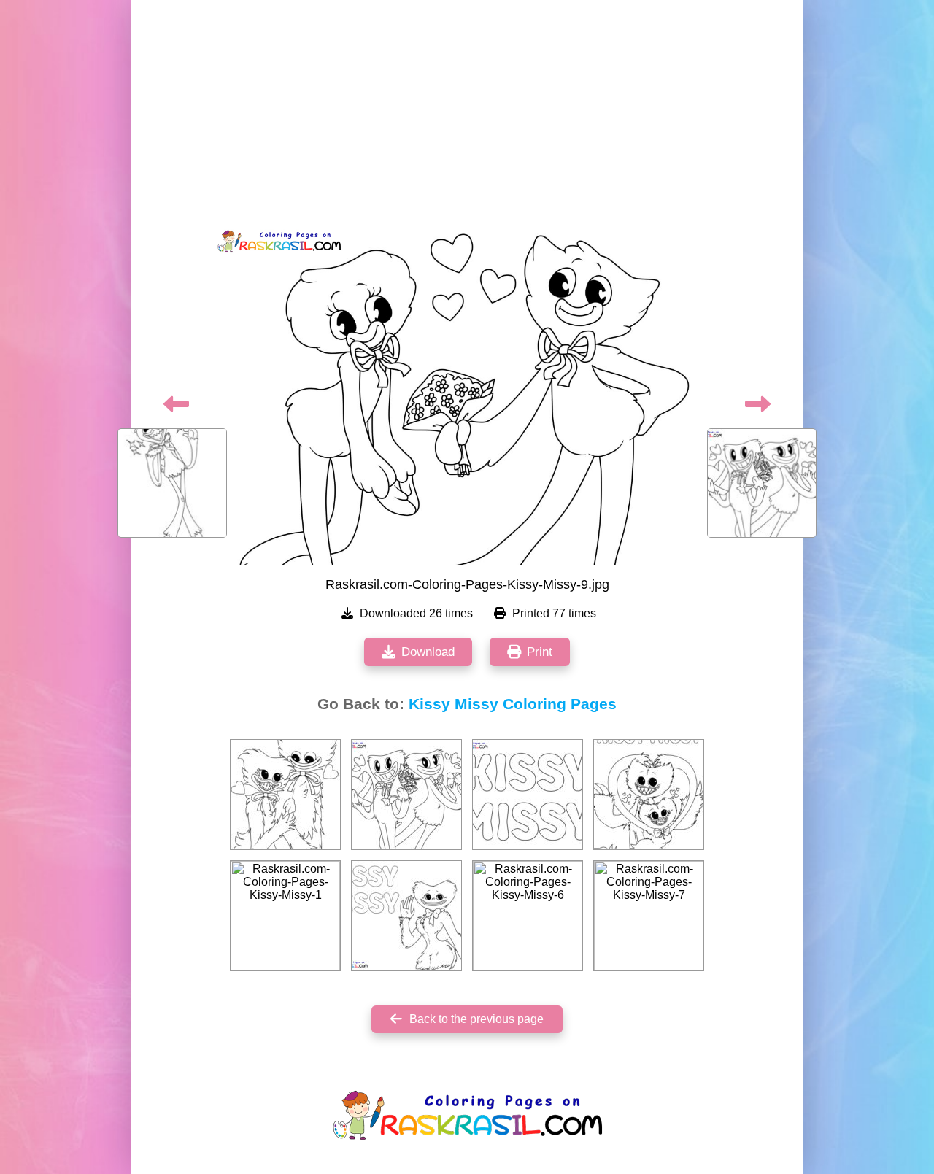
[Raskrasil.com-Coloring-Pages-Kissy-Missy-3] (648, 794)
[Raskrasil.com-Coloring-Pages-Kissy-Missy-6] (527, 915)
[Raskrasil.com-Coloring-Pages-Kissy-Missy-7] (648, 915)
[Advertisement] (467, 117)
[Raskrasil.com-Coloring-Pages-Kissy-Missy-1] (285, 915)
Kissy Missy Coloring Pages (513, 704)
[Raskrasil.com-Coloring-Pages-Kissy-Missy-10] (527, 794)
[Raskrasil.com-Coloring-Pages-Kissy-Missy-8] (406, 794)
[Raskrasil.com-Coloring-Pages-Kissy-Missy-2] (285, 794)
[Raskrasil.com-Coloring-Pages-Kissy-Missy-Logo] (406, 915)
